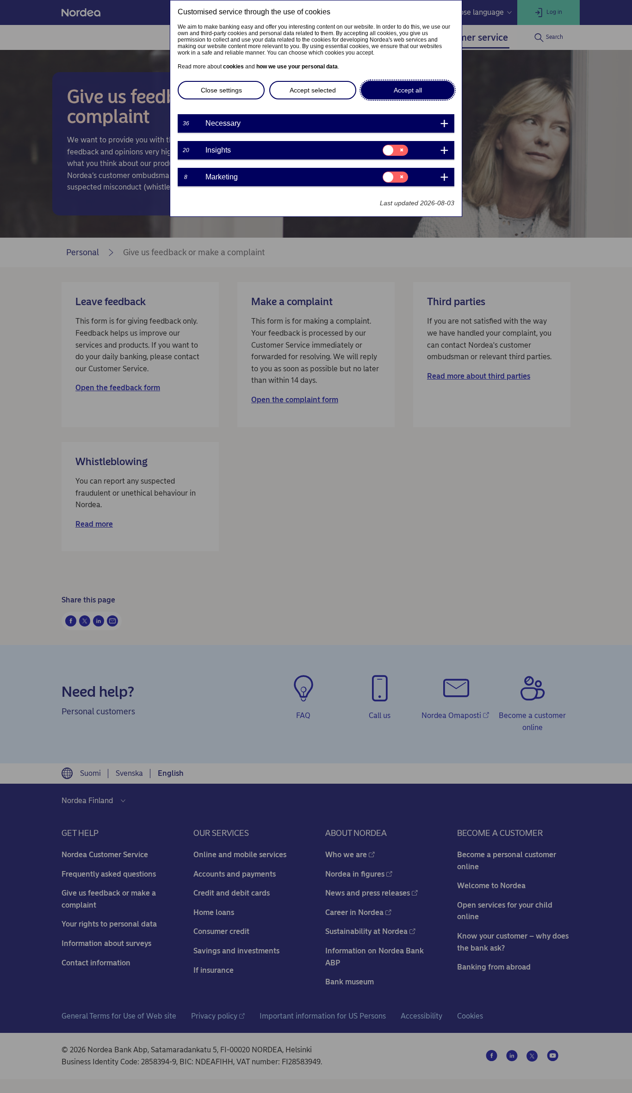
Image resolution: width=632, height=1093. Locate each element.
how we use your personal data (297, 66)
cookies (233, 66)
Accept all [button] (408, 90)
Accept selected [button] (313, 90)
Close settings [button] (221, 90)
